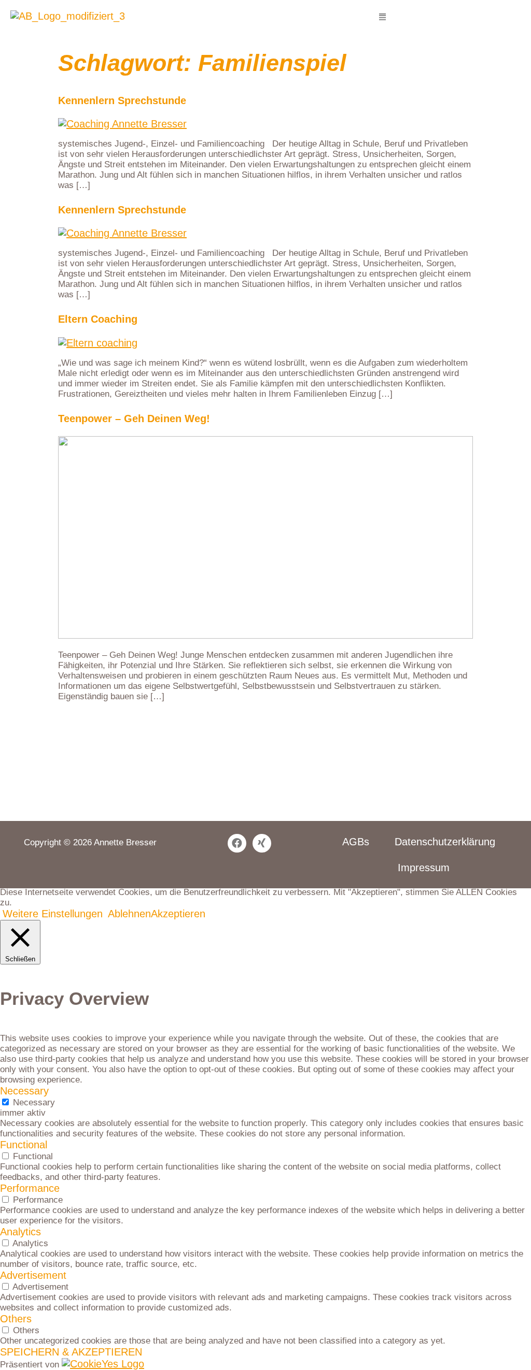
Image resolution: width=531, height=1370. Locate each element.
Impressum (424, 867)
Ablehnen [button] (129, 913)
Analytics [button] (20, 1231)
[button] (382, 17)
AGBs (355, 841)
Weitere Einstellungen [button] (53, 913)
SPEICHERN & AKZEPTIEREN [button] (71, 1352)
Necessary (34, 1102)
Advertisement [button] (33, 1275)
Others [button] (16, 1318)
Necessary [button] (24, 1091)
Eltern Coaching (97, 319)
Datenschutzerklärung (445, 841)
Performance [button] (30, 1188)
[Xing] (262, 843)
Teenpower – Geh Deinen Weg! (134, 418)
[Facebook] (237, 843)
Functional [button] (23, 1144)
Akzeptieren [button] (178, 913)
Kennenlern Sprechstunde (122, 100)
